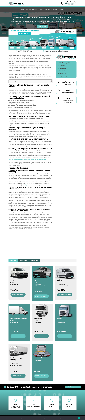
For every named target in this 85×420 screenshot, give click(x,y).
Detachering (63, 71)
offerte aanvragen (17, 294)
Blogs (41, 9)
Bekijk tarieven (42, 26)
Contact (61, 9)
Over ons (28, 9)
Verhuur (47, 9)
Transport (62, 65)
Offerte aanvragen (40, 296)
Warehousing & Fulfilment (66, 63)
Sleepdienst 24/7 (64, 76)
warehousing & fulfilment (20, 224)
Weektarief (23, 260)
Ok (78, 417)
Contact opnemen (73, 387)
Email (68, 90)
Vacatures (54, 9)
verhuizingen (25, 185)
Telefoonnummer (68, 82)
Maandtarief (34, 260)
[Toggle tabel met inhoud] (49, 81)
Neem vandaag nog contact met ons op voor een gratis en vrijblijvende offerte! (26, 159)
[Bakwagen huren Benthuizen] (42, 51)
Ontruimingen (63, 73)
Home (22, 9)
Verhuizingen (63, 68)
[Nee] (83, 418)
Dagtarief (13, 260)
